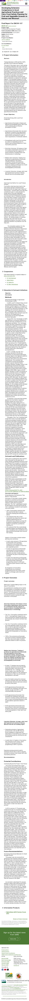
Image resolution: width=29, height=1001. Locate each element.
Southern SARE (5, 963)
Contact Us (16, 965)
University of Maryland (14, 987)
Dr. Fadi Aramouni (11, 278)
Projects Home (5, 950)
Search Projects (5, 951)
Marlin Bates (10, 280)
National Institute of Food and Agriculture (16, 989)
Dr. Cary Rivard (5, 45)
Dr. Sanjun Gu (10, 282)
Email (3, 47)
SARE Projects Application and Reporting (11, 954)
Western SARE (5, 965)
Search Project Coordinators (8, 953)
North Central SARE (6, 960)
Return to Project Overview (20, 919)
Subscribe (13, 939)
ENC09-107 (9, 26)
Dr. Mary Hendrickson (12, 284)
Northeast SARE (5, 961)
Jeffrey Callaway (6, 39)
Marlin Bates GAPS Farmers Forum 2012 (16, 912)
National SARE (5, 958)
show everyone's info (9, 276)
